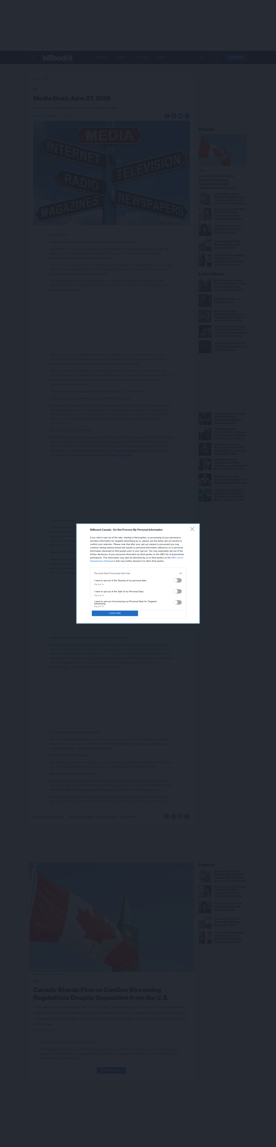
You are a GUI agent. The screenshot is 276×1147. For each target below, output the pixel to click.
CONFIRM (115, 613)
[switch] (177, 580)
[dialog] (138, 573)
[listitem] (138, 573)
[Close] (193, 530)
